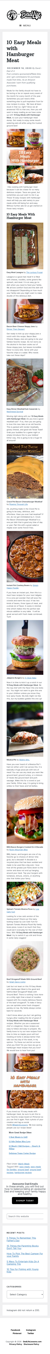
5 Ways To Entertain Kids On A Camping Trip (23, 1262)
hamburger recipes (23, 1172)
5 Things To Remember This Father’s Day (21, 1239)
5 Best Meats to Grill (18, 1137)
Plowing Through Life (18, 504)
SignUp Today (25, 1200)
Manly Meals (23, 1164)
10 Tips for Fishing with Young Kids (22, 1270)
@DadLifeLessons (20, 1125)
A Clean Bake (30, 678)
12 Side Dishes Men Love (19, 1141)
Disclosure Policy (31, 1344)
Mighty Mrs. (24, 760)
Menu (27, 25)
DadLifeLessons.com (32, 1341)
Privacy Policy (15, 1344)
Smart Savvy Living (17, 982)
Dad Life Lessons (24, 15)
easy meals (24, 1166)
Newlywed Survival (15, 411)
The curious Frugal (34, 272)
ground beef (23, 1169)
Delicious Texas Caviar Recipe (22, 1153)
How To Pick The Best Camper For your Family (25, 1254)
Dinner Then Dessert (16, 329)
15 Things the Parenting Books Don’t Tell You (23, 1247)
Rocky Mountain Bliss (18, 850)
